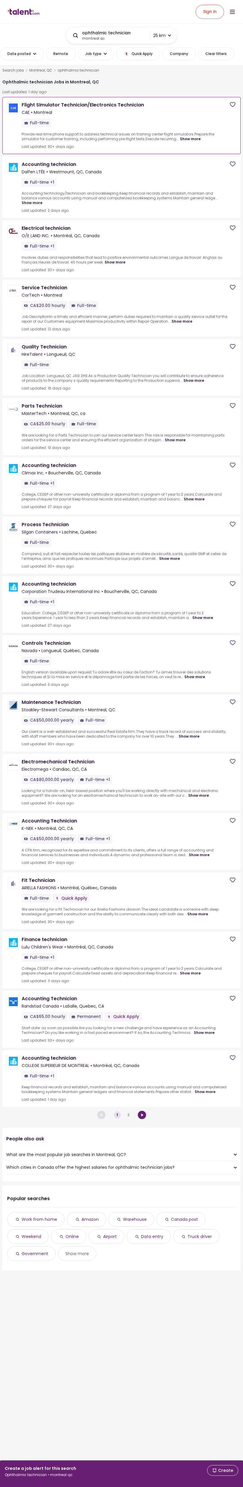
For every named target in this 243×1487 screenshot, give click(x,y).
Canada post (184, 1219)
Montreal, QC (40, 70)
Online (72, 1236)
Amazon (90, 1219)
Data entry (152, 1236)
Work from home (39, 1219)
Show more (190, 138)
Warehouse (135, 1219)
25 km (159, 35)
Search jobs (13, 70)
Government (35, 1254)
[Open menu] (232, 11)
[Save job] (233, 104)
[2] (142, 1115)
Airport (110, 1236)
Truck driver (200, 1236)
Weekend (31, 1236)
